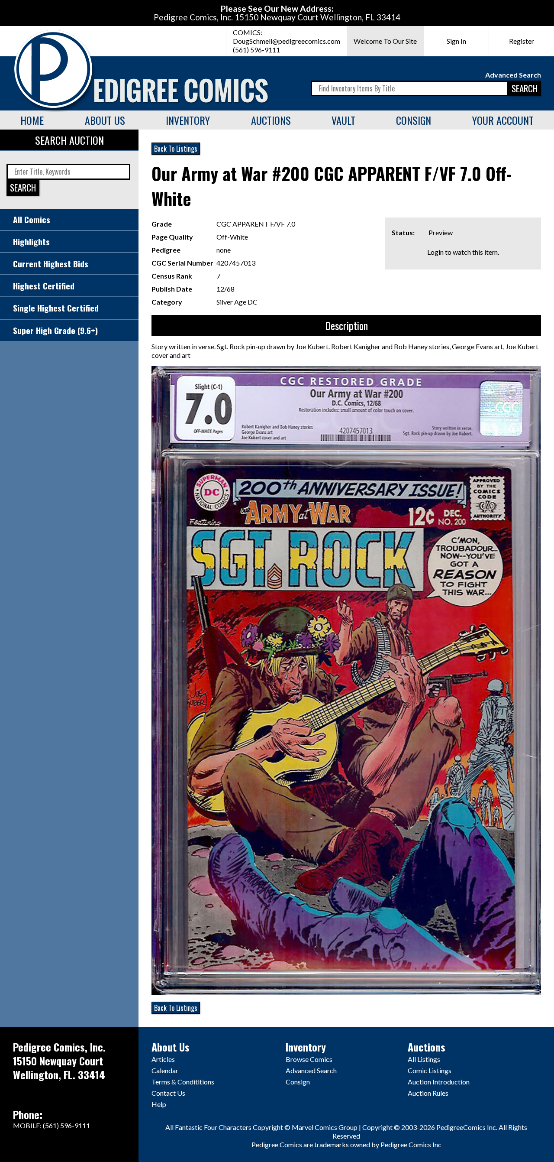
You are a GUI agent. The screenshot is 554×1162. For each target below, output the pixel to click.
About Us (105, 120)
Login (435, 252)
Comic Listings (429, 1070)
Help (158, 1104)
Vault (343, 120)
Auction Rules (428, 1093)
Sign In (456, 41)
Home (32, 120)
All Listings (424, 1059)
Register (521, 41)
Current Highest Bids (50, 263)
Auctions (271, 120)
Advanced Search (513, 75)
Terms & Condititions (182, 1082)
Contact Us (168, 1093)
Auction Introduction (439, 1082)
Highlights (31, 241)
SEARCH (525, 88)
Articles (163, 1059)
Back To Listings (175, 148)
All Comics (31, 219)
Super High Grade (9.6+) (55, 330)
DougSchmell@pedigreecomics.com (286, 41)
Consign (413, 120)
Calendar (164, 1070)
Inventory (188, 120)
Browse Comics (309, 1059)
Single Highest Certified (56, 308)
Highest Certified (43, 285)
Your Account (503, 120)
